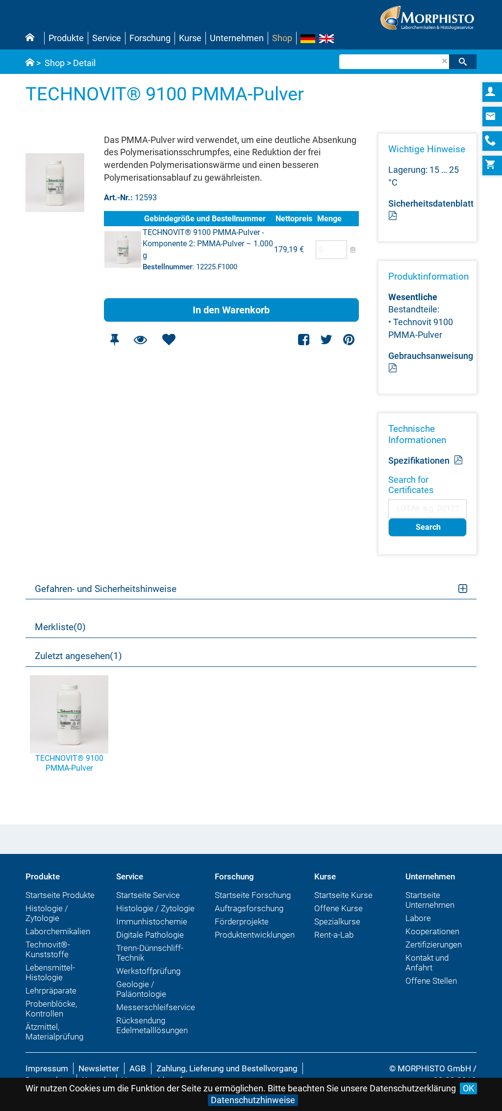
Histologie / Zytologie (46, 913)
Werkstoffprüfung (148, 971)
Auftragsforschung (249, 908)
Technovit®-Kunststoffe (47, 949)
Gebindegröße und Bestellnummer (205, 218)
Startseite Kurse (343, 895)
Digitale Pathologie (150, 935)
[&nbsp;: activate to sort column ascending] (123, 218)
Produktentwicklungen (255, 935)
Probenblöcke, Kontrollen (51, 1008)
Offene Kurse (338, 908)
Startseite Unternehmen (429, 900)
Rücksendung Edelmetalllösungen (152, 1025)
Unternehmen (237, 38)
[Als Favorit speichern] (169, 339)
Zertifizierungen (433, 944)
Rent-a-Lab (333, 935)
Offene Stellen (431, 981)
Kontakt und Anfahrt (427, 962)
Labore (418, 918)
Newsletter (98, 1068)
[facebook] (304, 339)
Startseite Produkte (60, 895)
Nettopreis (294, 218)
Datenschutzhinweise (253, 1100)
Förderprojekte (242, 921)
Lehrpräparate (50, 990)
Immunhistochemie (151, 921)
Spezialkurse (337, 921)
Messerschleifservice (155, 1007)
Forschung (150, 38)
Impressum (46, 1068)
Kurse (190, 38)
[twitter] (326, 339)
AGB (137, 1068)
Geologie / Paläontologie (141, 989)
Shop (282, 38)
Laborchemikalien (57, 931)
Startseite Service (148, 895)
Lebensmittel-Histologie (50, 972)
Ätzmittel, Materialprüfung (54, 1031)
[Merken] (115, 339)
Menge (329, 218)
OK (468, 1088)
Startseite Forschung (253, 895)
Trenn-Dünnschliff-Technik (149, 953)
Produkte (66, 38)
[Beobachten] (140, 339)
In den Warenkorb (231, 310)
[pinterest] (349, 339)
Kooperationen (432, 931)
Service (106, 38)
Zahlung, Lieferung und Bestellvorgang (227, 1068)
